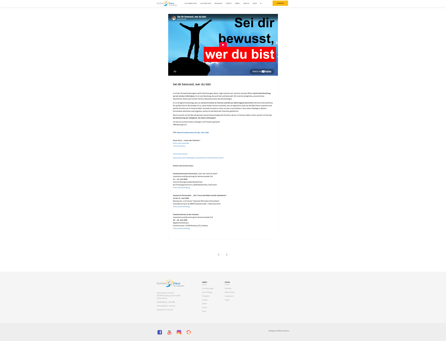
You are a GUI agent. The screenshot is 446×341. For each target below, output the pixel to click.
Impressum (229, 296)
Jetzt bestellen (179, 146)
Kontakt (228, 288)
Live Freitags (205, 3)
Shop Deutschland (180, 154)
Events (229, 3)
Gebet (237, 3)
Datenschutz (230, 292)
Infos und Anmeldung (181, 187)
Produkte (218, 3)
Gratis (246, 3)
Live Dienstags (191, 3)
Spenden (280, 3)
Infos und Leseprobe (181, 143)
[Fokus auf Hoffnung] (218, 254)
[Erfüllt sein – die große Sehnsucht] (227, 254)
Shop (255, 3)
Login (227, 300)
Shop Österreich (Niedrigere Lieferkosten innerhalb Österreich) (198, 158)
